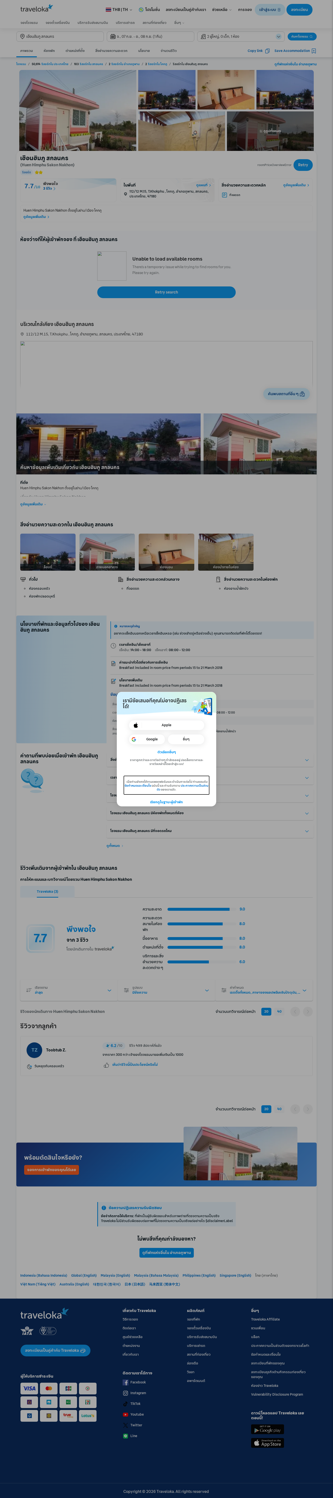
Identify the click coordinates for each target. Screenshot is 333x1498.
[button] (167, 752)
